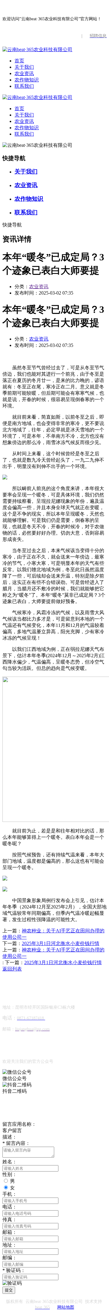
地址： (9, 1244)
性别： (9, 1174)
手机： (9, 1194)
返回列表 (12, 968)
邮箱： (9, 1232)
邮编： (9, 1257)
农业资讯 (24, 73)
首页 (19, 60)
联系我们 (24, 86)
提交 (9, 1290)
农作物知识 (27, 79)
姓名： (9, 1161)
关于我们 (24, 67)
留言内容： (16, 1143)
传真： (9, 1219)
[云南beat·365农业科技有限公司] (37, 49)
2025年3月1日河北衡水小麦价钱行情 (60, 943)
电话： (9, 1206)
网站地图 (65, 1307)
